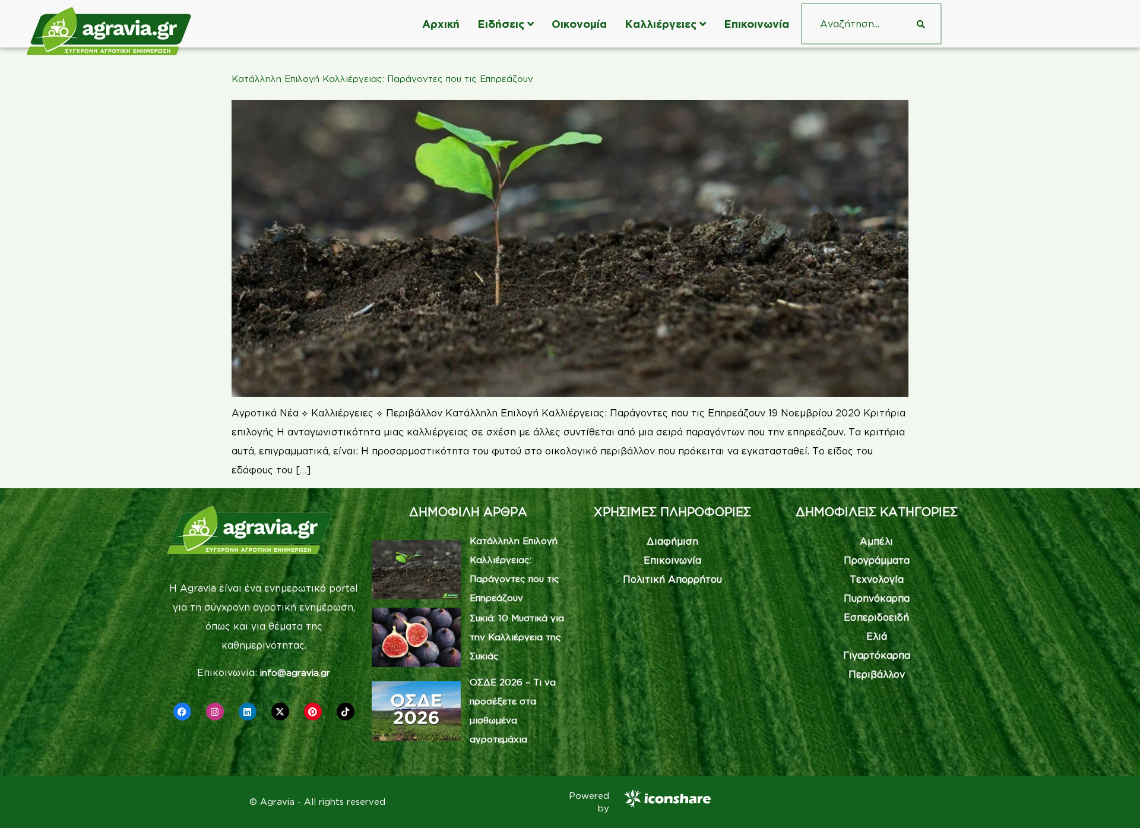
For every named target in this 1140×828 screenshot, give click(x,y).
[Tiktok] (345, 711)
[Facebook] (182, 711)
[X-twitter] (280, 711)
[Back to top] (1113, 801)
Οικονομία (579, 24)
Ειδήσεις (500, 24)
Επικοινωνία (756, 24)
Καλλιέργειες (660, 24)
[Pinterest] (313, 711)
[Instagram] (215, 711)
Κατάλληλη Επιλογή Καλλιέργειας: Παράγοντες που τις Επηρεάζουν (382, 79)
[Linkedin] (247, 711)
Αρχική (441, 24)
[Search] (921, 24)
